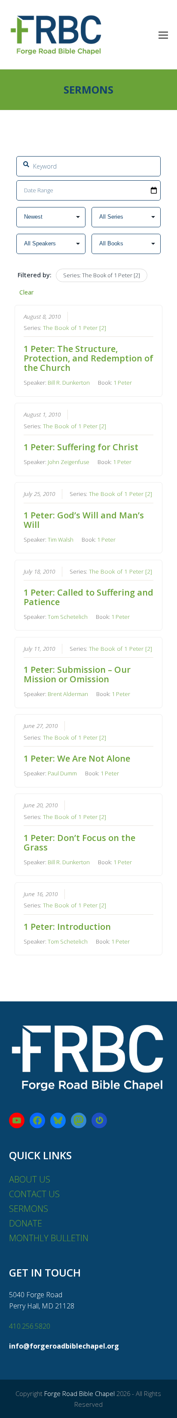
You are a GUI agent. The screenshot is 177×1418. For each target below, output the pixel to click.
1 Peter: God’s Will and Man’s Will (84, 519)
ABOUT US (29, 1179)
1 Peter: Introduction (67, 926)
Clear (26, 292)
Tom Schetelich (68, 617)
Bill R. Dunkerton (69, 382)
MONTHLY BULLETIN (48, 1238)
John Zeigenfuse (68, 462)
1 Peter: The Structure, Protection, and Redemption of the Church (88, 358)
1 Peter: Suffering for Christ (81, 447)
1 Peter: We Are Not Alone (77, 758)
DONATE (25, 1223)
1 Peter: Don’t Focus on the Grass (79, 842)
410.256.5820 (29, 1326)
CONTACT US (34, 1194)
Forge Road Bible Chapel (79, 1393)
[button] (163, 34)
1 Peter (122, 382)
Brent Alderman (68, 694)
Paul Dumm (62, 773)
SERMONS (28, 1208)
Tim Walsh (60, 539)
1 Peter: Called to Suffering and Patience (88, 597)
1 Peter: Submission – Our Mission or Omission (77, 674)
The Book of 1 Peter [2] (74, 328)
